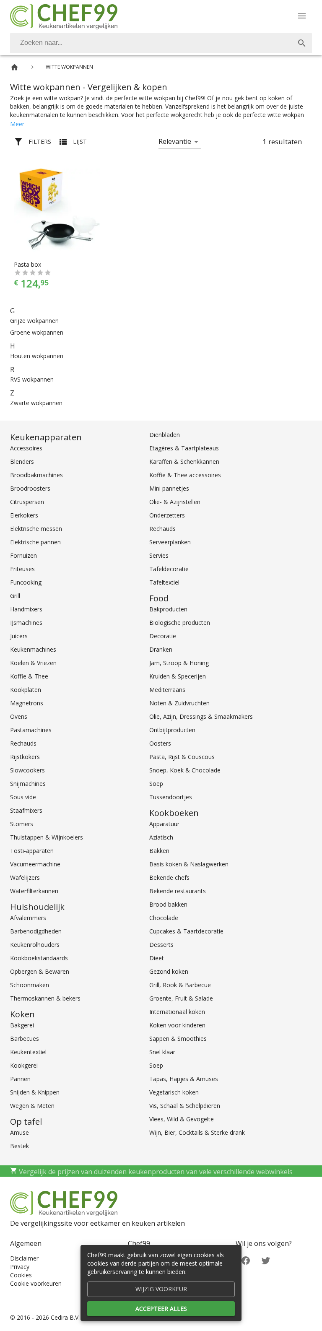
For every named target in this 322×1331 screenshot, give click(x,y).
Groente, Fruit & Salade (181, 998)
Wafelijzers (25, 877)
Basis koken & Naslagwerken (189, 864)
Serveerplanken (170, 542)
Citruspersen (27, 502)
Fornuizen (23, 555)
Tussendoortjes (170, 797)
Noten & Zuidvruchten (179, 703)
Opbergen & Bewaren (39, 971)
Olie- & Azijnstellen (174, 502)
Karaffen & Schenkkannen (184, 461)
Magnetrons (26, 703)
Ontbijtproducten (172, 730)
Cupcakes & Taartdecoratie (186, 931)
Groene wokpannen (36, 332)
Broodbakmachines (36, 475)
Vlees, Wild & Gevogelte (181, 1119)
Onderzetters (167, 515)
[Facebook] (246, 1260)
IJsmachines (26, 623)
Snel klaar (162, 1052)
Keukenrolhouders (35, 945)
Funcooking (26, 582)
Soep (156, 784)
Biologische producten (179, 623)
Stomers (21, 824)
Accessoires (26, 448)
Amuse (19, 1132)
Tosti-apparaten (32, 851)
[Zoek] (302, 43)
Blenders (22, 461)
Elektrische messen (36, 529)
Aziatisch (161, 837)
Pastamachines (31, 730)
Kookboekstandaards (39, 958)
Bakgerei (22, 1025)
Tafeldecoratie (169, 569)
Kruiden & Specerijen (177, 676)
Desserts (161, 945)
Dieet (156, 958)
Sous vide (23, 797)
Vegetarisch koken (174, 1092)
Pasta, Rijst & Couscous (182, 757)
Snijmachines (28, 784)
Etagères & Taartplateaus (184, 448)
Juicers (19, 636)
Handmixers (26, 609)
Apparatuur (164, 824)
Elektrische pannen (35, 542)
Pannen (20, 1079)
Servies (159, 555)
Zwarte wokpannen (36, 403)
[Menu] (302, 16)
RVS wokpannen (32, 379)
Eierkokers (24, 515)
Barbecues (24, 1038)
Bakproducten (168, 609)
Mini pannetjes (169, 488)
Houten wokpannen (36, 356)
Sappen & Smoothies (178, 1038)
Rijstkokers (25, 757)
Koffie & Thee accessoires (185, 475)
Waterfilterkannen (34, 891)
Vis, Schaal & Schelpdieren (184, 1106)
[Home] (14, 67)
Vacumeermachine (35, 864)
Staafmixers (26, 810)
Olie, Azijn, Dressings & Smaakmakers (201, 716)
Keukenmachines (33, 649)
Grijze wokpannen (34, 321)
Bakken (159, 851)
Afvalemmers (28, 918)
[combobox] (161, 43)
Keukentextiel (28, 1052)
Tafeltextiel (164, 582)
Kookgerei (24, 1065)
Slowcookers (27, 770)
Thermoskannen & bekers (45, 998)
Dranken (160, 649)
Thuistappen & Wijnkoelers (46, 837)
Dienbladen (164, 435)
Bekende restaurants (177, 891)
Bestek (19, 1146)
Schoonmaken (29, 985)
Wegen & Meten (32, 1106)
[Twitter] (266, 1260)
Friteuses (22, 569)
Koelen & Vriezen (33, 663)
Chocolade (163, 918)
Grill (15, 596)
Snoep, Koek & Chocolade (185, 770)
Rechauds (23, 743)
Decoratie (162, 636)
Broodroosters (30, 488)
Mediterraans (167, 690)
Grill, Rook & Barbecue (180, 985)
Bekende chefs (169, 877)
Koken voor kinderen (177, 1025)
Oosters (160, 743)
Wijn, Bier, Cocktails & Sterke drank (197, 1132)
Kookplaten (25, 690)
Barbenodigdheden (36, 931)
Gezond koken (168, 971)
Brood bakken (168, 904)
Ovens (18, 716)
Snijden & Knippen (35, 1092)
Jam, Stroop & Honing (179, 663)
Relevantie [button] (174, 141)
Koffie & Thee (29, 676)
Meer (17, 124)
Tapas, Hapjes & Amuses (183, 1079)
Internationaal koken (177, 1012)
